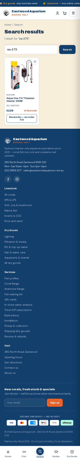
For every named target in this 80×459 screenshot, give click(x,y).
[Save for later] (34, 61)
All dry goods (12, 263)
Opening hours (13, 357)
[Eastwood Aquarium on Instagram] (16, 179)
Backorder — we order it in (21, 118)
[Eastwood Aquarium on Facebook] (8, 179)
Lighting (9, 236)
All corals (9, 194)
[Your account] (57, 13)
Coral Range (11, 283)
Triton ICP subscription (18, 310)
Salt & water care (14, 252)
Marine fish (10, 210)
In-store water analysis (18, 304)
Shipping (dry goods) (17, 331)
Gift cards (10, 299)
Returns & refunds (15, 336)
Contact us (11, 367)
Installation (11, 320)
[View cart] (65, 13)
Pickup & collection (16, 325)
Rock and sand (13, 221)
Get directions (13, 362)
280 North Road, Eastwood (20, 351)
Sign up (54, 402)
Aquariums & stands (16, 257)
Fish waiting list (13, 294)
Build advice (11, 315)
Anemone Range (14, 288)
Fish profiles (11, 278)
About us (10, 373)
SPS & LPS (10, 200)
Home (7, 24)
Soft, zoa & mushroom (18, 205)
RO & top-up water (16, 247)
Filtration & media (15, 241)
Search (67, 49)
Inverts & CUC (12, 215)
